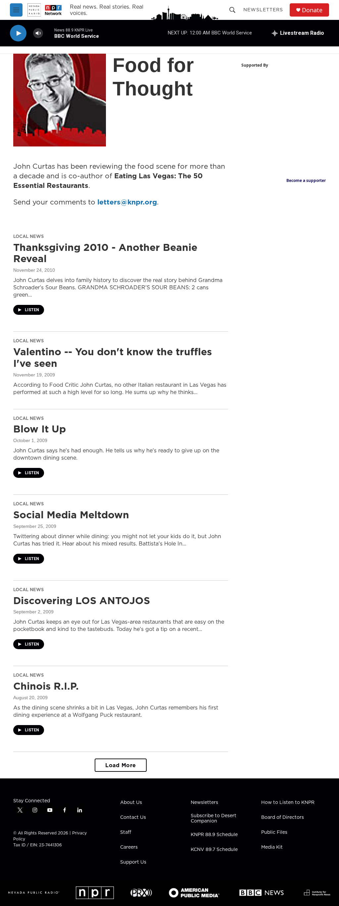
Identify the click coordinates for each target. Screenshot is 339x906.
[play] (18, 33)
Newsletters (263, 9)
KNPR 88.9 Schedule (214, 834)
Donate (312, 10)
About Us (131, 802)
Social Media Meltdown (71, 515)
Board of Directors (282, 817)
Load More (120, 765)
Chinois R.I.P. (46, 686)
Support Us (133, 862)
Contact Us (133, 817)
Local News (28, 236)
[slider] (49, 32)
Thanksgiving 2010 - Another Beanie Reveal (105, 253)
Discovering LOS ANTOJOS (81, 600)
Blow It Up (39, 429)
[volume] (38, 33)
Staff (125, 832)
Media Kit (272, 847)
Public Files (274, 832)
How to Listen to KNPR (288, 802)
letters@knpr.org (127, 202)
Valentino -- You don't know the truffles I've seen (112, 357)
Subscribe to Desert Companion (213, 818)
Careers (129, 847)
